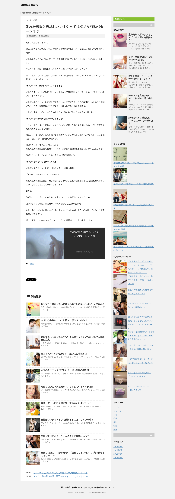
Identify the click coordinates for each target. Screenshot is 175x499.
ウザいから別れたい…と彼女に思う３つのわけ (64, 320)
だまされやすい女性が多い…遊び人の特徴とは (64, 354)
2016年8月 (118, 446)
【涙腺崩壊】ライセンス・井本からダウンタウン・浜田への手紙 (140, 280)
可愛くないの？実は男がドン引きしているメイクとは (67, 386)
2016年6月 (118, 454)
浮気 (115, 426)
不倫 (115, 415)
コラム (116, 407)
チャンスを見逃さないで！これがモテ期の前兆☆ (141, 98)
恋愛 (32, 263)
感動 (115, 422)
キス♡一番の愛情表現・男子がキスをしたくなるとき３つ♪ (60, 476)
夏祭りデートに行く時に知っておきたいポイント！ (66, 403)
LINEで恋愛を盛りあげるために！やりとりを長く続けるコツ (140, 363)
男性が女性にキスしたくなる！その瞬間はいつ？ (65, 436)
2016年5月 (118, 457)
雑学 (115, 429)
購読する (120, 19)
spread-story (29, 4)
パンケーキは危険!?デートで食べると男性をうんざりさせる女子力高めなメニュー (141, 335)
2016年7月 (118, 450)
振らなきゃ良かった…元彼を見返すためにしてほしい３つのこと (72, 304)
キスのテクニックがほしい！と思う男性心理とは (65, 370)
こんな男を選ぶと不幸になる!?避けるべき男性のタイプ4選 (60, 472)
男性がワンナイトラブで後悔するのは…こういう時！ (67, 419)
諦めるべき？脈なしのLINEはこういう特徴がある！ (141, 121)
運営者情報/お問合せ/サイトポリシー (37, 13)
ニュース (117, 411)
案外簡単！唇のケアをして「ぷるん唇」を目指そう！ (141, 37)
